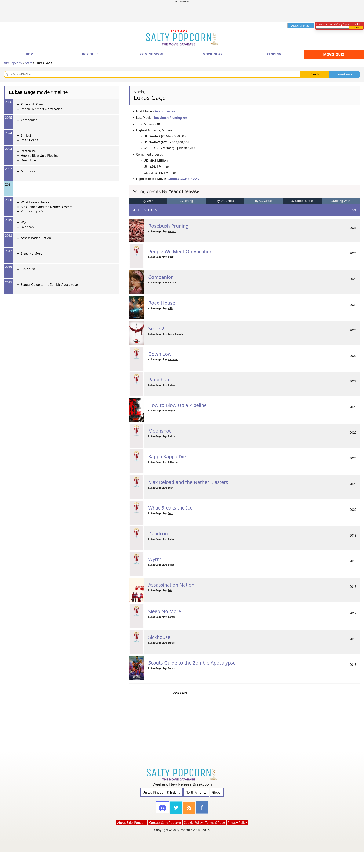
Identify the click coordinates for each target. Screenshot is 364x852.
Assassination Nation (36, 238)
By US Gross (263, 201)
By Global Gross (302, 201)
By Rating (186, 201)
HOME (30, 54)
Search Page (345, 74)
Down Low (28, 160)
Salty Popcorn (12, 63)
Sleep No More (31, 253)
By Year (148, 201)
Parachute (28, 151)
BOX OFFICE (91, 54)
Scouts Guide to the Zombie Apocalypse (49, 284)
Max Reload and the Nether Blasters (46, 207)
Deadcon (27, 227)
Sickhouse (28, 269)
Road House (29, 140)
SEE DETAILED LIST (145, 210)
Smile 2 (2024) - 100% (183, 179)
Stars (28, 63)
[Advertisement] (182, 11)
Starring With (341, 201)
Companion (29, 120)
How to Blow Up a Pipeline (40, 155)
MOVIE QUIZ (333, 54)
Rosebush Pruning (34, 104)
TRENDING (273, 54)
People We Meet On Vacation (42, 109)
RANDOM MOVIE (300, 26)
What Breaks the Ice (35, 202)
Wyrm (25, 222)
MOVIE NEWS (212, 54)
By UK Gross (225, 201)
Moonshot (28, 171)
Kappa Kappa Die (33, 211)
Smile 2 (26, 135)
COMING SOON (151, 54)
